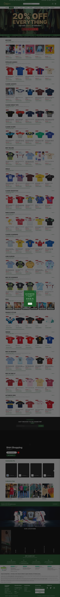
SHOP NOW (30, 303)
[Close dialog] (35, 291)
